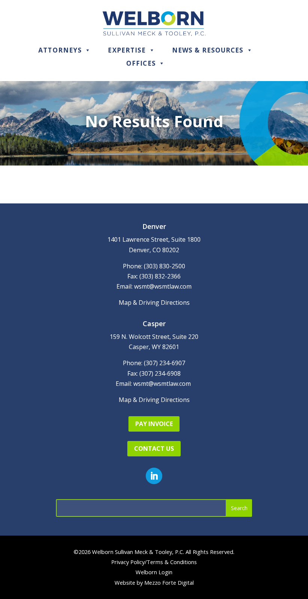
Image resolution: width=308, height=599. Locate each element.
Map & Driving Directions (154, 302)
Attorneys (60, 50)
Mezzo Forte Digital (169, 582)
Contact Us (154, 448)
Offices (141, 63)
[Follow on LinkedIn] (154, 476)
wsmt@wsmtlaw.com (163, 286)
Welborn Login (154, 572)
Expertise (127, 50)
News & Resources (208, 50)
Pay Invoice (154, 424)
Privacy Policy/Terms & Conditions (154, 562)
